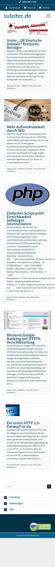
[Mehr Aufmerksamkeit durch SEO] (27, 110)
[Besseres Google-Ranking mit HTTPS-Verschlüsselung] (27, 319)
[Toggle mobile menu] (48, 16)
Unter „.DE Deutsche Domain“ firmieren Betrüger (24, 44)
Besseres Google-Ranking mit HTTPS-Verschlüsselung (24, 338)
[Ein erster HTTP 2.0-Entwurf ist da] (27, 410)
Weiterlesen (11, 88)
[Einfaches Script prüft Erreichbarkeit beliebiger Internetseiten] (27, 195)
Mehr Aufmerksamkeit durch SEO (26, 128)
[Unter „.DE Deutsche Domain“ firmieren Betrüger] (27, 28)
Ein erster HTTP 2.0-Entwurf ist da (23, 424)
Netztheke (21, 169)
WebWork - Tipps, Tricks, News (32, 86)
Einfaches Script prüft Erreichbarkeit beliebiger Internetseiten (25, 219)
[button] (27, 497)
